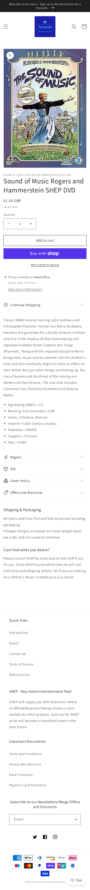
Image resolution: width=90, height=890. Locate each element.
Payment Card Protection (28, 785)
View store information (25, 289)
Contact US (17, 654)
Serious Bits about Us (25, 764)
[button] (6, 27)
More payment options (45, 264)
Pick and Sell (18, 633)
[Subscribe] (75, 819)
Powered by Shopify (55, 882)
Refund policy (19, 675)
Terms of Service (21, 664)
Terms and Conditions (25, 754)
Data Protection (21, 775)
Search (14, 643)
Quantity (9, 215)
